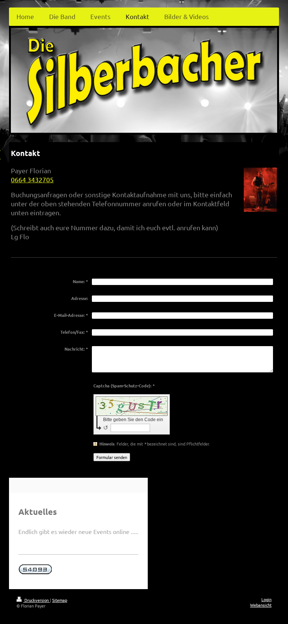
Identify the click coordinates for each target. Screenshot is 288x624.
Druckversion (36, 600)
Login (266, 599)
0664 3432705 (32, 179)
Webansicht (261, 605)
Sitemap (59, 600)
